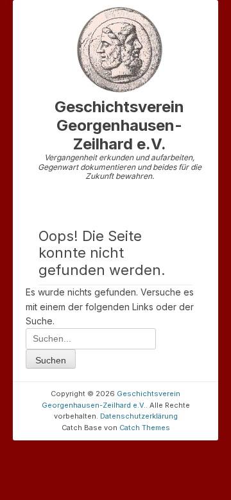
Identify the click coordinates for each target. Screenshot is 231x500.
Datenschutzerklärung (139, 416)
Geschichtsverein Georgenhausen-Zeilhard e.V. (119, 125)
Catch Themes (144, 427)
